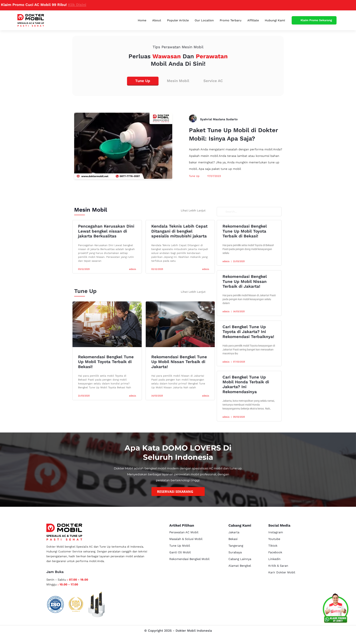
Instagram (275, 532)
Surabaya (235, 552)
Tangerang (235, 545)
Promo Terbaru (230, 20)
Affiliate (253, 20)
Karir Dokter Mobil (281, 572)
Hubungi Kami (275, 20)
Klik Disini (53, 4)
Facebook (275, 552)
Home (142, 20)
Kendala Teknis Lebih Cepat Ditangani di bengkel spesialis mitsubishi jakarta (179, 231)
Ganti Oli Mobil (180, 552)
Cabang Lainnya (239, 559)
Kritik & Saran (278, 565)
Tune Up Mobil (179, 545)
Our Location (204, 20)
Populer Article (178, 20)
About (156, 20)
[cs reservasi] (335, 609)
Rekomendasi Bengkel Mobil (189, 559)
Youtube (274, 539)
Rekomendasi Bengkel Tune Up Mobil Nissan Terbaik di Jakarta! (179, 362)
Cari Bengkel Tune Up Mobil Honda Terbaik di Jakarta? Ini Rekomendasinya (245, 384)
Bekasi (233, 539)
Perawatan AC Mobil (183, 532)
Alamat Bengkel (239, 565)
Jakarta (233, 532)
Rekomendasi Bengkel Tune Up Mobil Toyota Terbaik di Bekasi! (106, 362)
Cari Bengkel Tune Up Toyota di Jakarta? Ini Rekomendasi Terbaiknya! (248, 331)
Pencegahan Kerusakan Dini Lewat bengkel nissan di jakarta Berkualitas (106, 231)
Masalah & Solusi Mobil (185, 539)
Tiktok (272, 545)
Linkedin (274, 559)
